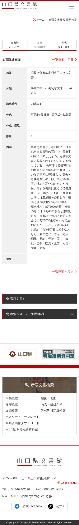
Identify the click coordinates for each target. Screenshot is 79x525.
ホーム (40, 19)
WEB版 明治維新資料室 (22, 429)
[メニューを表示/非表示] (71, 6)
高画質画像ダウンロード (22, 423)
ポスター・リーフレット (22, 416)
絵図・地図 (48, 398)
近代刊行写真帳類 (53, 410)
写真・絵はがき (52, 404)
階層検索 (12, 404)
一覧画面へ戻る (63, 59)
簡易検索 (12, 398)
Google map (68, 482)
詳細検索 (12, 410)
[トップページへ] (19, 6)
